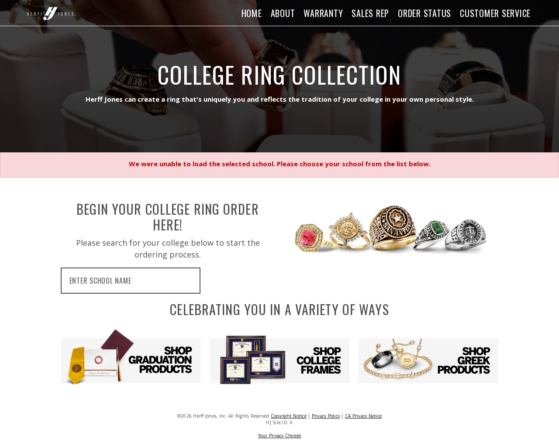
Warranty (323, 13)
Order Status (424, 13)
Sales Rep (370, 13)
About (283, 13)
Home (252, 13)
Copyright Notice (289, 416)
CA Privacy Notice (363, 416)
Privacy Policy (326, 416)
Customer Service (495, 13)
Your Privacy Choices (279, 435)
